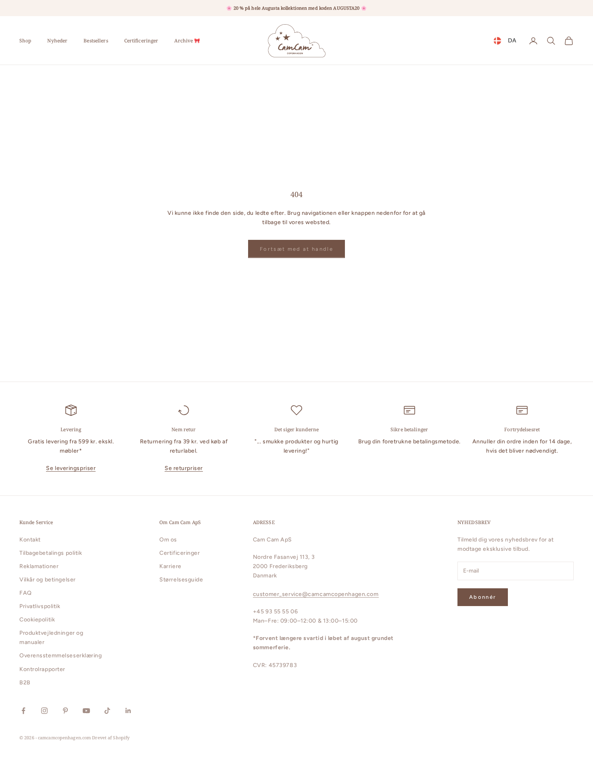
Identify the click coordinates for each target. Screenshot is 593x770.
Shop (25, 40)
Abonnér (482, 597)
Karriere (170, 566)
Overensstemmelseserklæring (60, 655)
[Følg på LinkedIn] (128, 711)
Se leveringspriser (71, 468)
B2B (25, 682)
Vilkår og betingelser (47, 579)
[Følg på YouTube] (86, 711)
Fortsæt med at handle (296, 249)
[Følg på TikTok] (107, 711)
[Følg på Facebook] (23, 711)
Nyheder (57, 40)
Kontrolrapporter (42, 669)
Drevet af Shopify (110, 737)
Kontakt (30, 539)
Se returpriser (184, 468)
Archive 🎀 (187, 40)
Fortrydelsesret (522, 429)
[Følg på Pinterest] (65, 711)
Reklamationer (38, 566)
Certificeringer (141, 40)
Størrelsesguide (181, 579)
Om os (168, 539)
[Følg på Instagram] (44, 711)
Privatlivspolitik (40, 606)
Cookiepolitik (37, 619)
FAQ (25, 593)
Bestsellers (96, 40)
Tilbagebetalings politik (50, 553)
